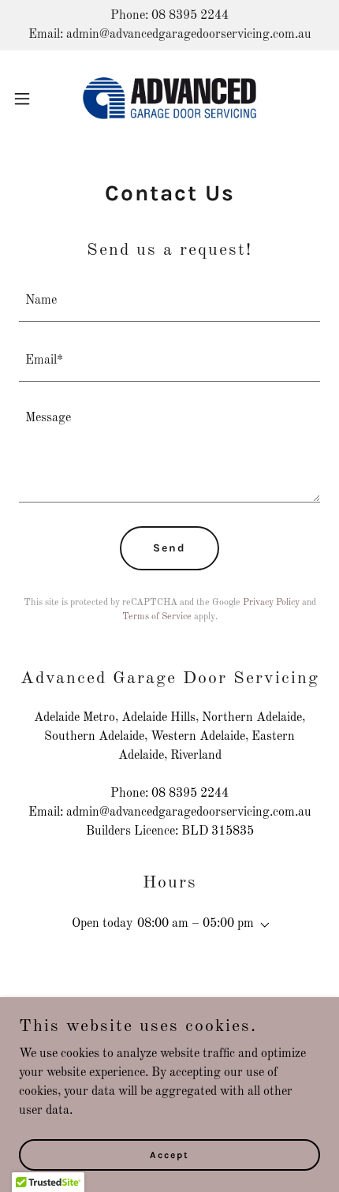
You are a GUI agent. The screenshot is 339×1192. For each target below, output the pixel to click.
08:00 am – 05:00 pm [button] (195, 923)
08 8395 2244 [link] (190, 793)
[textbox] (169, 301)
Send (169, 548)
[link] (169, 98)
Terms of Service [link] (157, 617)
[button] (30, 98)
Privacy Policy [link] (271, 602)
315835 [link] (232, 831)
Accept (169, 1154)
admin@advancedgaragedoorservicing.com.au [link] (188, 812)
